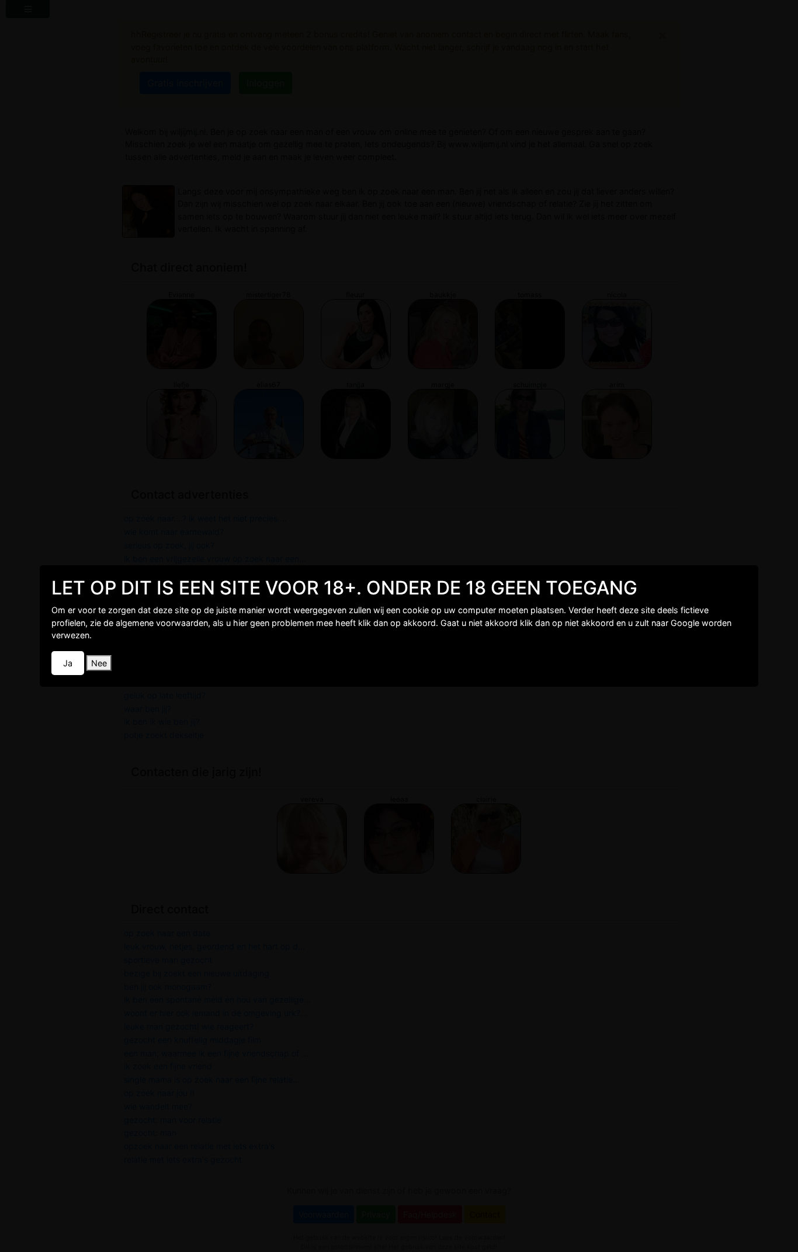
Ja (67, 663)
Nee (99, 663)
